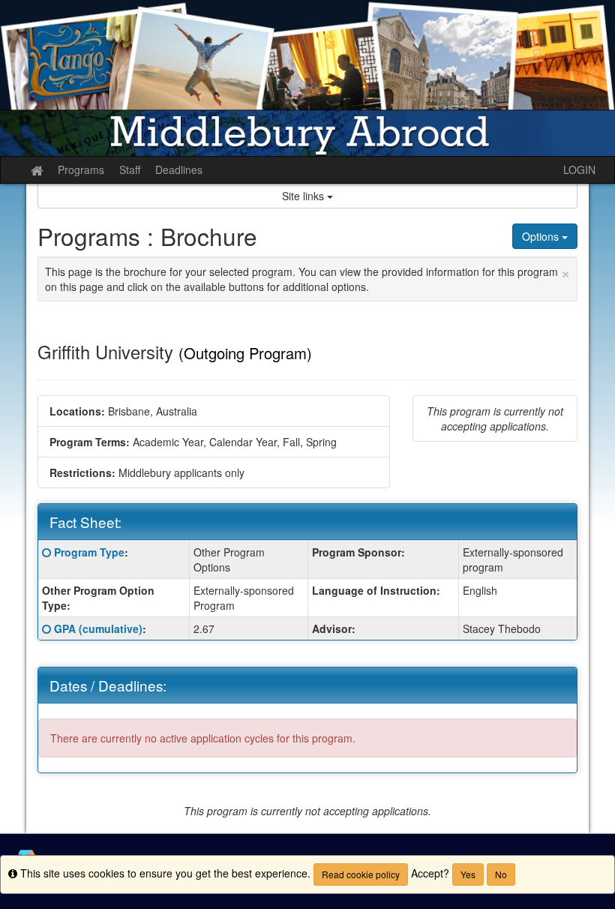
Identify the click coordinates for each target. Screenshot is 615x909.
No (501, 874)
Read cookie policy (361, 874)
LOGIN (579, 169)
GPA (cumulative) (98, 628)
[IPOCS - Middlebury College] (307, 78)
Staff (129, 169)
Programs (81, 169)
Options (542, 236)
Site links (304, 195)
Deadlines (178, 169)
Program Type (89, 552)
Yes (468, 874)
